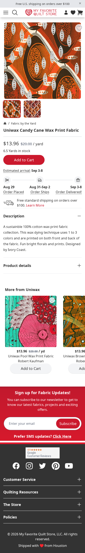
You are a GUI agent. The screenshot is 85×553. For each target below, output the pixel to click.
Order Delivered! (69, 192)
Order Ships (40, 192)
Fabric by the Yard (23, 123)
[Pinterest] (56, 466)
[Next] (80, 48)
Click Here (62, 436)
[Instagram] (29, 466)
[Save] (79, 28)
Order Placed (13, 192)
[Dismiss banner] (80, 3)
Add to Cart (24, 159)
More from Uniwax (22, 289)
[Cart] (81, 12)
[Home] (5, 123)
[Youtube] (69, 466)
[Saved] (73, 12)
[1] (32, 109)
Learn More (35, 205)
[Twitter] (42, 466)
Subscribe (68, 423)
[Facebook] (16, 466)
